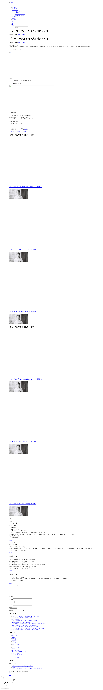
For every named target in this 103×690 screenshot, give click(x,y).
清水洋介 (24, 131)
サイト (11, 604)
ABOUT (14, 8)
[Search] (16, 610)
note (13, 18)
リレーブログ (21, 34)
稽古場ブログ (15, 650)
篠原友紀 (14, 635)
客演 (13, 648)
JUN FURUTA (18, 11)
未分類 (14, 638)
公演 (13, 641)
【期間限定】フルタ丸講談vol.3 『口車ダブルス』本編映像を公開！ (29, 623)
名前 (11, 599)
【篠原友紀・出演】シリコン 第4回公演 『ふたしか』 (25, 616)
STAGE (14, 16)
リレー (22, 131)
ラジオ (14, 656)
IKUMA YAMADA (19, 15)
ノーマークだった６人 (13, 131)
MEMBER (14, 10)
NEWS (13, 7)
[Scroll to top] (2, 677)
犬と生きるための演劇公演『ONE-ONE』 (22, 617)
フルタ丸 (19, 131)
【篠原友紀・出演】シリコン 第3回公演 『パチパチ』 (25, 626)
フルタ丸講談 (15, 657)
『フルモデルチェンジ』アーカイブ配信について (24, 620)
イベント (14, 645)
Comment (11, 596)
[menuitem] (53, 7)
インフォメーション (17, 654)
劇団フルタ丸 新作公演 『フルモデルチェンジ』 (24, 625)
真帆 (13, 637)
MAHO (17, 12)
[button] (12, 21)
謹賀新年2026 (15, 619)
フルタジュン (15, 653)
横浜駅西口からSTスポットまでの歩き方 (22, 622)
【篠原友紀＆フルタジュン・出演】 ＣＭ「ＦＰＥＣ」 (25, 629)
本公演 (14, 640)
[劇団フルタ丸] (51, 3)
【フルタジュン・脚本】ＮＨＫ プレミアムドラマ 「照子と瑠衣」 (28, 628)
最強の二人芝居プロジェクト (19, 651)
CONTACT (15, 19)
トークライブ (15, 647)
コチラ (25, 129)
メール (11, 602)
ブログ (14, 643)
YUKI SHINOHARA (20, 14)
